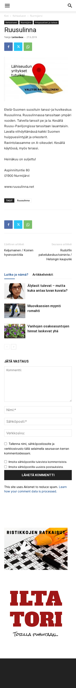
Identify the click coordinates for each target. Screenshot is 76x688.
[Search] (70, 5)
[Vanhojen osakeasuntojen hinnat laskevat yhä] (14, 331)
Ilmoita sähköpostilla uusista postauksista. (36, 467)
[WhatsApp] (28, 46)
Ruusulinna (23, 200)
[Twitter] (18, 46)
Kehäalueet (19, 16)
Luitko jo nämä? (16, 275)
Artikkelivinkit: (43, 275)
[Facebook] (8, 46)
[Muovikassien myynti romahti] (14, 311)
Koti (6, 16)
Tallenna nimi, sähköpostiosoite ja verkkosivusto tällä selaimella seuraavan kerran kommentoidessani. (36, 448)
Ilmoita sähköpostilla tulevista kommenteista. (37, 461)
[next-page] (13, 346)
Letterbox (17, 37)
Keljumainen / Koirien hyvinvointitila (18, 252)
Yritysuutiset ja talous (46, 22)
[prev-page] (7, 346)
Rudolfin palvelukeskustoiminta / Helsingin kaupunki (55, 254)
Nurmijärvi (36, 16)
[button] (7, 5)
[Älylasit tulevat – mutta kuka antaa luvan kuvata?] (14, 291)
